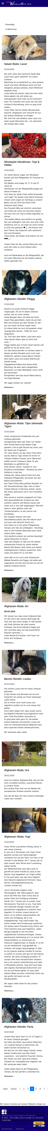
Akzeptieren (7, 1129)
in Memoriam (11, 29)
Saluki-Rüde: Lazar (15, 63)
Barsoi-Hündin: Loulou (17, 678)
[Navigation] (3, 3)
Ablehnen (20, 1129)
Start (5, 1089)
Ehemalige (9, 24)
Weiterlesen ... (9, 387)
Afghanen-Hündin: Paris (18, 1026)
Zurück (14, 1089)
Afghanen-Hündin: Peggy (19, 298)
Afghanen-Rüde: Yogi (17, 836)
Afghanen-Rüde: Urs (16, 770)
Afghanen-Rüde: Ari (16, 606)
